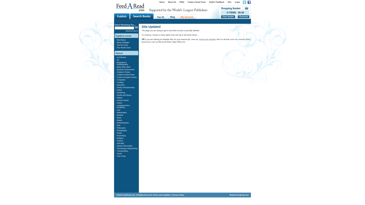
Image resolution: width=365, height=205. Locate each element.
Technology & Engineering (127, 148)
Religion (120, 138)
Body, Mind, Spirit (123, 67)
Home (162, 2)
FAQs (182, 2)
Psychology (121, 136)
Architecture (121, 57)
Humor (119, 103)
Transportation (122, 151)
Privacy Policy (178, 195)
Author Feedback (216, 2)
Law (118, 110)
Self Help (120, 143)
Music (119, 118)
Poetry (119, 133)
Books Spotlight (123, 43)
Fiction (119, 90)
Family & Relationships (126, 88)
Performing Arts (123, 123)
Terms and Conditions (162, 195)
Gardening (121, 93)
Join (229, 2)
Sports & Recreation (124, 146)
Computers (121, 80)
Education (121, 85)
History (119, 98)
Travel (119, 154)
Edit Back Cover (138, 21)
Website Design (236, 195)
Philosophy (121, 128)
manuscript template (207, 39)
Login (237, 2)
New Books (121, 40)
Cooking (120, 82)
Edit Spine (152, 21)
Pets (118, 125)
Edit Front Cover (122, 21)
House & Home (123, 100)
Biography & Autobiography (122, 63)
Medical (120, 115)
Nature (119, 120)
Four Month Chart (123, 48)
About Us (172, 2)
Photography (122, 131)
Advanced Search (132, 31)
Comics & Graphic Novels (127, 77)
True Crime (121, 156)
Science (120, 141)
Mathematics (122, 113)
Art (118, 60)
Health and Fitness (124, 95)
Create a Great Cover (197, 2)
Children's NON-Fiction (126, 75)
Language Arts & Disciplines (123, 106)
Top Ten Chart (122, 45)
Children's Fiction (123, 72)
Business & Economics (126, 70)
